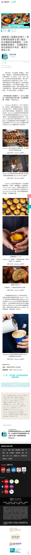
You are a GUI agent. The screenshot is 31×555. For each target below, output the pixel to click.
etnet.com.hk (7, 445)
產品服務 (10, 502)
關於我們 (5, 502)
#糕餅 (18, 404)
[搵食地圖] (4, 56)
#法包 (22, 404)
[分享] (5, 63)
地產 (4, 455)
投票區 (10, 458)
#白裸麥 (21, 414)
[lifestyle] (13, 2)
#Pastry (5, 411)
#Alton (18, 402)
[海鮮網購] (29, 201)
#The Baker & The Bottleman (11, 405)
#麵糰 (4, 402)
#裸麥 (25, 414)
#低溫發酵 (11, 414)
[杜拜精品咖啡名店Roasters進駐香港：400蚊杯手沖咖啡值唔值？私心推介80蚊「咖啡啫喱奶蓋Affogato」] (4, 434)
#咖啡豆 (21, 397)
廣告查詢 (15, 502)
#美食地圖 (9, 395)
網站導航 (13, 503)
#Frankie (10, 398)
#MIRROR (16, 398)
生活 (7, 455)
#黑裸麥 (16, 414)
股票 (13, 450)
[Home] (6, 2)
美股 (4, 452)
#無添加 (16, 400)
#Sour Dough (13, 404)
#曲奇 (12, 397)
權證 (22, 450)
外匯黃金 (12, 452)
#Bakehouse (6, 407)
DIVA (11, 455)
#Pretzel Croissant (13, 411)
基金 (23, 452)
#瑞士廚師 (11, 416)
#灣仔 (4, 397)
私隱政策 (26, 502)
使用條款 (8, 503)
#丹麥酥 (21, 411)
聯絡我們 (21, 502)
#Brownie (21, 400)
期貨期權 (17, 450)
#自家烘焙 (21, 412)
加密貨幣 (18, 452)
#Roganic (5, 400)
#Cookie (19, 407)
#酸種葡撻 (6, 409)
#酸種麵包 (6, 404)
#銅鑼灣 (16, 397)
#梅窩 (14, 402)
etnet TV (4, 450)
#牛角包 (5, 398)
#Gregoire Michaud (14, 409)
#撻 (16, 416)
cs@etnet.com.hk (17, 499)
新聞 (9, 450)
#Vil (22, 409)
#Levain (5, 414)
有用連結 (18, 503)
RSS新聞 (23, 503)
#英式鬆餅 (9, 402)
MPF (26, 452)
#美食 (8, 397)
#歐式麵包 (6, 416)
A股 (7, 452)
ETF (26, 450)
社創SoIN (5, 458)
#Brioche (5, 412)
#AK (22, 402)
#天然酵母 (24, 395)
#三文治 (19, 395)
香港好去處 (24, 455)
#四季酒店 (22, 398)
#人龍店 (11, 400)
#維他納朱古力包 (13, 412)
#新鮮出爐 (22, 405)
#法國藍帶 (13, 407)
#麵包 (14, 395)
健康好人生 (17, 455)
